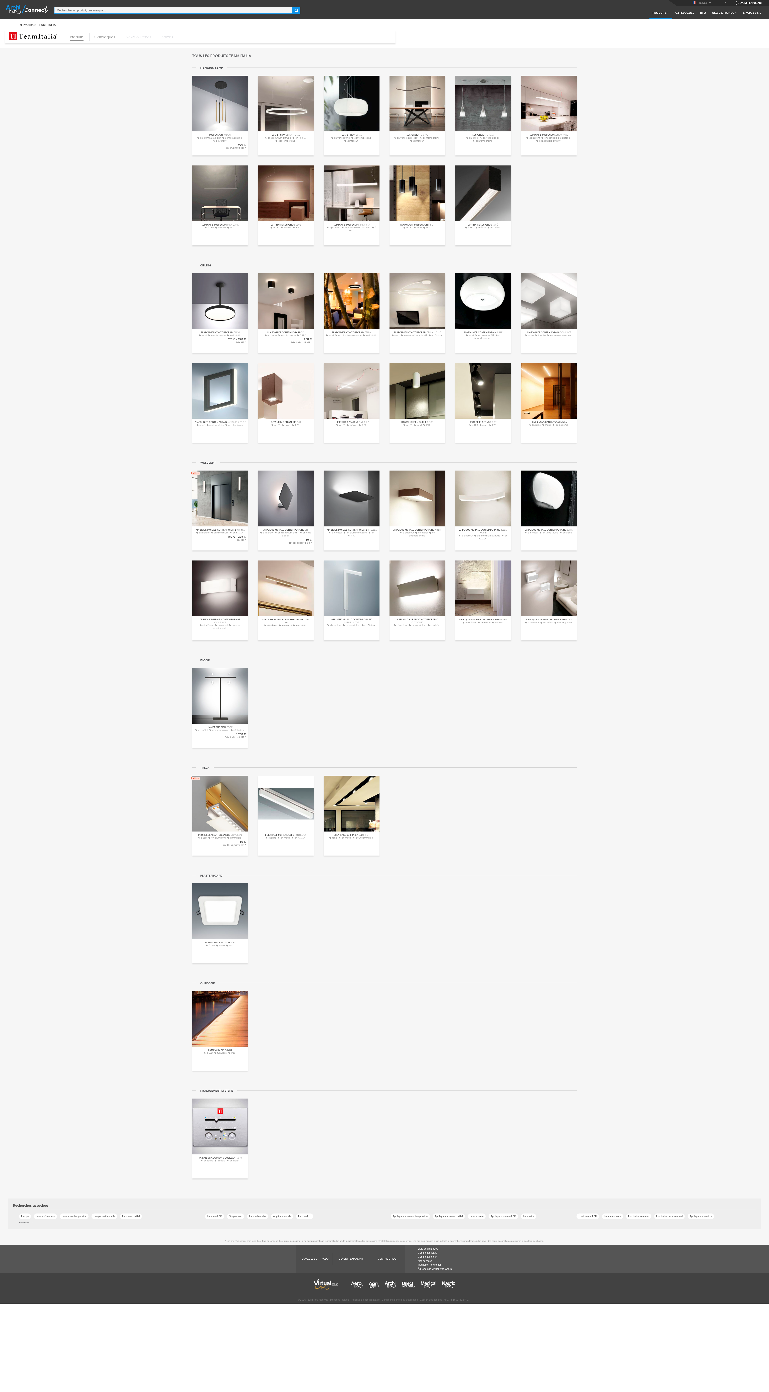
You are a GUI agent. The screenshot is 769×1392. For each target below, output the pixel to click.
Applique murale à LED (503, 1216)
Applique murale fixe (701, 1216)
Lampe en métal (131, 1216)
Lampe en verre (612, 1216)
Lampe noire (477, 1216)
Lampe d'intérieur (45, 1216)
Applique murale (282, 1216)
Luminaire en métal (638, 1216)
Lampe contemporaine (74, 1216)
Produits (659, 12)
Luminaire (528, 1216)
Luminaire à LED (588, 1216)
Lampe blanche (257, 1216)
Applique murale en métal (449, 1216)
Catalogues (684, 12)
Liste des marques (428, 1248)
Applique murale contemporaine (410, 1216)
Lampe (25, 1216)
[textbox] (173, 10)
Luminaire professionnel (669, 1216)
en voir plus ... (26, 1222)
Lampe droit (304, 1216)
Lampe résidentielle (104, 1216)
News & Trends (723, 12)
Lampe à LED (214, 1216)
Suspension (235, 1216)
